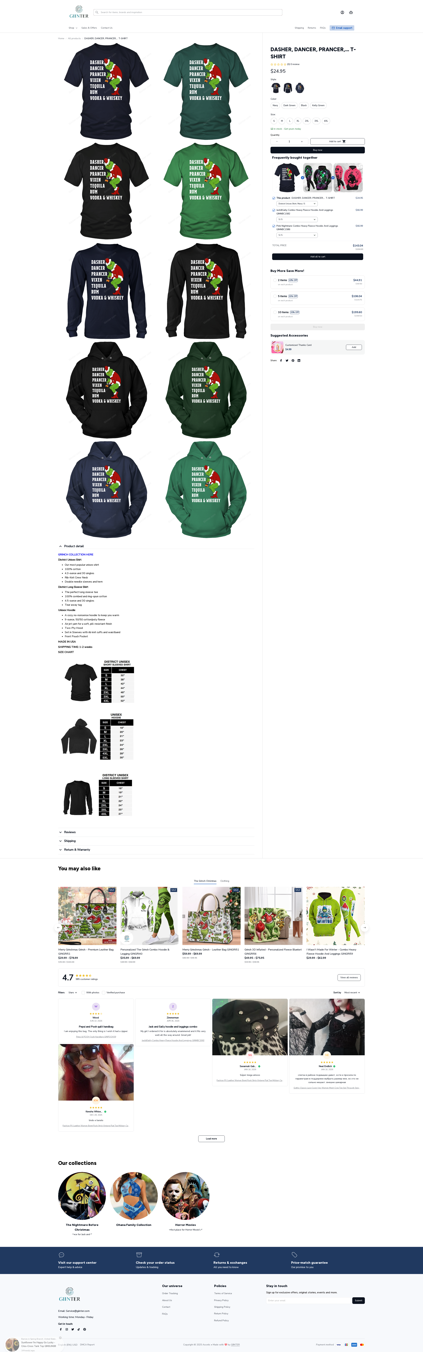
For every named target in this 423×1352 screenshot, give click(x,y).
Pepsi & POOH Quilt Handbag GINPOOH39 (96, 1036)
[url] (235, 1345)
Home (61, 38)
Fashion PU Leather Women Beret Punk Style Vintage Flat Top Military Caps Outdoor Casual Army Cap (250, 1080)
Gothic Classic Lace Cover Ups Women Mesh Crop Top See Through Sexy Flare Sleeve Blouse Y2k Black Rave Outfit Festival (327, 1088)
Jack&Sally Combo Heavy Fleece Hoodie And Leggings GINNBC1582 (173, 1040)
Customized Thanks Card (298, 345)
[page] (344, 28)
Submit (358, 1300)
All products (74, 38)
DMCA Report (87, 1344)
